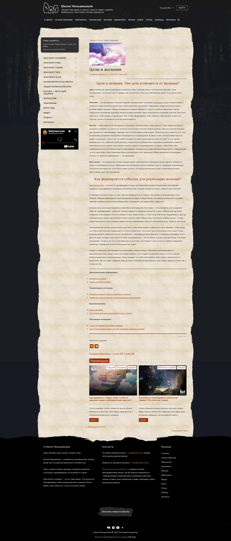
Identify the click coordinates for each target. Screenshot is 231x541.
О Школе (48, 20)
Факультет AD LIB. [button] (52, 77)
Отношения (121, 367)
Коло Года (49, 108)
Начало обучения (64, 20)
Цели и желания (96, 310)
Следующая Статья (180, 431)
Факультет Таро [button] (52, 72)
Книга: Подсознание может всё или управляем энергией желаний (116, 329)
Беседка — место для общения (55, 92)
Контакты (171, 20)
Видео (47, 113)
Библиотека (120, 20)
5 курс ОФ (122, 74)
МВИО (158, 404)
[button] (182, 8)
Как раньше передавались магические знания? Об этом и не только (158, 399)
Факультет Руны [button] (52, 63)
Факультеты (81, 20)
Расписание (95, 20)
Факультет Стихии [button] (53, 67)
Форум (131, 20)
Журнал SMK (50, 98)
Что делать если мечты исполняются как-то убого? (110, 313)
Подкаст (48, 117)
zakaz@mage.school (140, 463)
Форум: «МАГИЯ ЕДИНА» (100, 282)
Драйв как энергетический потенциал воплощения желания (114, 298)
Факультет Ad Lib (120, 404)
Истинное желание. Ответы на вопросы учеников (110, 294)
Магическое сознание (167, 367)
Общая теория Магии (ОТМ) (57, 86)
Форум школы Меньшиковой (114, 469)
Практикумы (50, 103)
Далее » (94, 420)
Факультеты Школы (97, 278)
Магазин (108, 20)
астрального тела (160, 102)
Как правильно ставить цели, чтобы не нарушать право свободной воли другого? (110, 399)
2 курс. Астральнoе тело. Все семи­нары (106, 325)
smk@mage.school (136, 453)
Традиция (132, 367)
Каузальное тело (96, 185)
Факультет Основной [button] (55, 58)
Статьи (149, 20)
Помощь (159, 20)
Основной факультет (98, 74)
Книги (140, 20)
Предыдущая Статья (96, 427)
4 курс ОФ (113, 74)
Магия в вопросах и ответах (58, 82)
